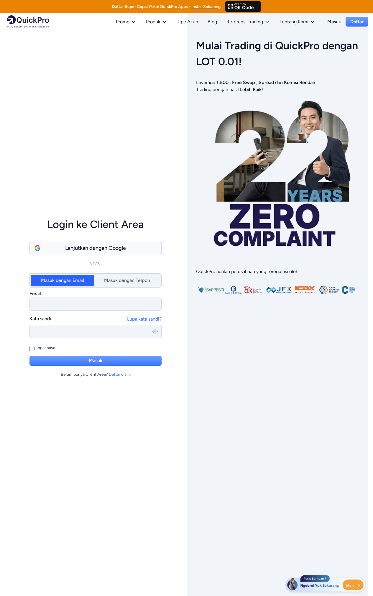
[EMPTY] (243, 6)
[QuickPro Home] (28, 21)
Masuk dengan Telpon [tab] (127, 280)
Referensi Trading (244, 21)
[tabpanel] (95, 300)
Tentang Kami (294, 21)
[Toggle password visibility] (155, 331)
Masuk (334, 21)
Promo (122, 21)
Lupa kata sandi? (144, 319)
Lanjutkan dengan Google (95, 248)
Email (35, 293)
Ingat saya (46, 347)
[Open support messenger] (326, 584)
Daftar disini (120, 374)
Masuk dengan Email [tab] (62, 280)
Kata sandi (40, 318)
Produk (153, 21)
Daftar (357, 21)
